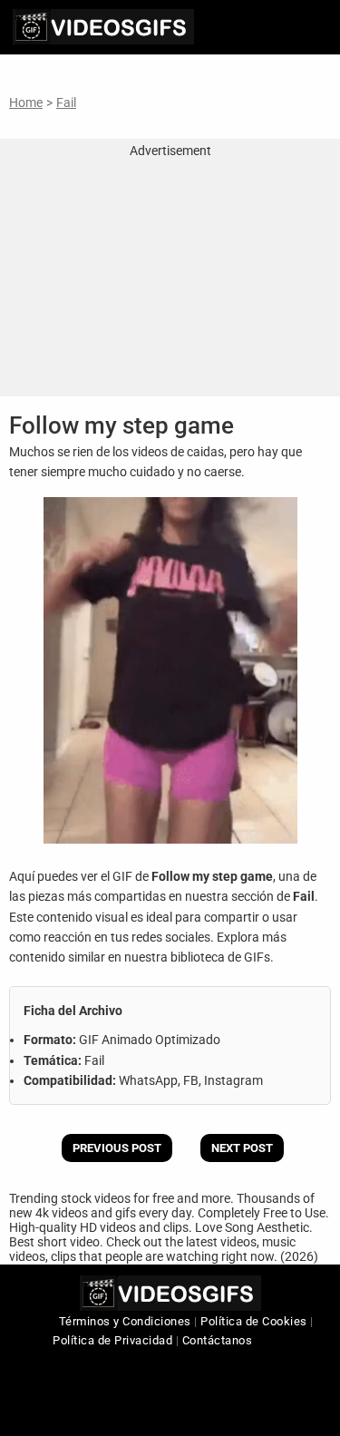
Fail (66, 102)
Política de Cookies (253, 1321)
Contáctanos (217, 1340)
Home (26, 102)
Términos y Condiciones (125, 1321)
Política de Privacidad (112, 1340)
